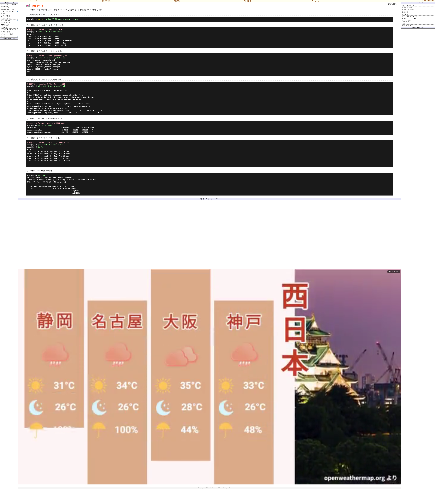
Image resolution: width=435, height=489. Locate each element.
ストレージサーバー (7, 11)
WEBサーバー (5, 20)
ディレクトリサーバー (8, 18)
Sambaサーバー (6, 27)
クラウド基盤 (5, 16)
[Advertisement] (210, 235)
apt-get (41, 19)
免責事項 (177, 1)
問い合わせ (247, 1)
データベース (5, 22)
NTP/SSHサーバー (7, 7)
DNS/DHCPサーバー (8, 9)
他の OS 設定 (106, 1)
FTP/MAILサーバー (7, 25)
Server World (35, 1)
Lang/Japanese (318, 1)
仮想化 (3, 13)
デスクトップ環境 (7, 34)
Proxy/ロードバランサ (8, 29)
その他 (3, 36)
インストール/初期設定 (8, 4)
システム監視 (5, 32)
